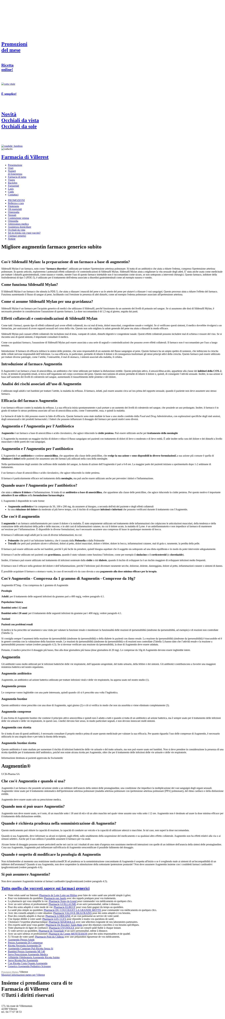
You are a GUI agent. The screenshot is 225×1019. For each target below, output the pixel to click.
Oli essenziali (15, 209)
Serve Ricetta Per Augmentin (23, 960)
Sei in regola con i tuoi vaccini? (24, 232)
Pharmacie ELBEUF (64, 907)
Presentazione (15, 165)
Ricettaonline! (7, 67)
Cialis (11, 191)
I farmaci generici (17, 235)
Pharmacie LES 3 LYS (54, 919)
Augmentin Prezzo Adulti (21, 939)
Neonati (12, 215)
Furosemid (13, 185)
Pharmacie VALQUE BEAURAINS (72, 913)
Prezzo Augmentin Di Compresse (25, 942)
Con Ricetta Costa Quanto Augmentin (27, 963)
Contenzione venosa (18, 218)
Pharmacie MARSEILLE (62, 921)
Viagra (11, 179)
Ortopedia (13, 221)
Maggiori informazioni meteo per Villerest (23, 974)
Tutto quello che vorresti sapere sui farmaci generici (45, 888)
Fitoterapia (13, 206)
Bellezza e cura (16, 203)
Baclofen (12, 182)
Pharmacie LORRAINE (58, 916)
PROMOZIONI (16, 200)
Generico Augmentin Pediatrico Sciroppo (29, 966)
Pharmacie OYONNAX (61, 927)
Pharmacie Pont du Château (49, 936)
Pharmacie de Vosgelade (51, 930)
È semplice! (8, 94)
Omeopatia (13, 212)
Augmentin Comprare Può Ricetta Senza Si (30, 948)
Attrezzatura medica (18, 224)
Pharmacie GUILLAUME (62, 904)
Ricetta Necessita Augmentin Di (24, 945)
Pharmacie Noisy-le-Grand (63, 901)
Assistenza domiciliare (19, 226)
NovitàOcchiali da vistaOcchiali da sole (20, 120)
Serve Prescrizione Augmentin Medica (28, 954)
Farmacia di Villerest (25, 157)
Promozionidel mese (14, 47)
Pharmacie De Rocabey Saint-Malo (64, 924)
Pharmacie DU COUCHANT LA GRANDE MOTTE (72, 910)
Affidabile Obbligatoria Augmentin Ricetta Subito (34, 957)
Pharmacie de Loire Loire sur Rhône (58, 895)
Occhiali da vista (16, 229)
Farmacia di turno (17, 176)
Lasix (11, 188)
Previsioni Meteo (10, 972)
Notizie (11, 238)
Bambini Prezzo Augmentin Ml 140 (26, 951)
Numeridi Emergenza (15, 172)
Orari (10, 168)
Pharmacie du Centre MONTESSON (68, 933)
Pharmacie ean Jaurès (55, 898)
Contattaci (13, 194)
